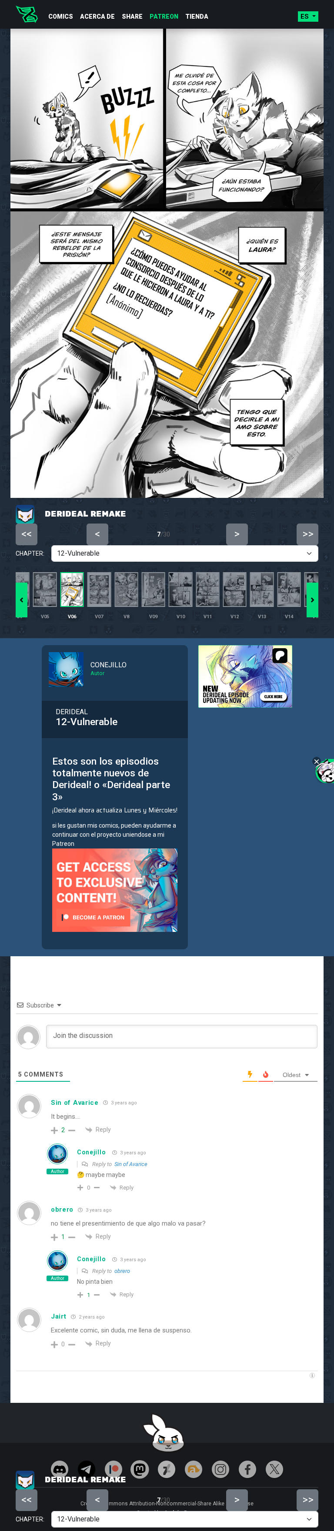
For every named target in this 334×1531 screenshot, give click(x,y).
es (306, 16)
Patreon (164, 16)
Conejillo (91, 1152)
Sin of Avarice (130, 1164)
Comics (60, 16)
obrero (122, 1271)
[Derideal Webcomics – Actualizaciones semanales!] (27, 14)
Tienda (196, 16)
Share (132, 16)
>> (308, 1500)
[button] (312, 600)
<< (26, 1500)
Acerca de (97, 16)
